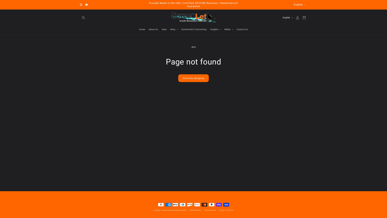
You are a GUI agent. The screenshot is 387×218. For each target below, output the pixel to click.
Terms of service (226, 210)
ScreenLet (165, 210)
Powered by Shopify (178, 210)
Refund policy (195, 210)
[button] (83, 17)
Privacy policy (210, 210)
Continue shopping (193, 78)
